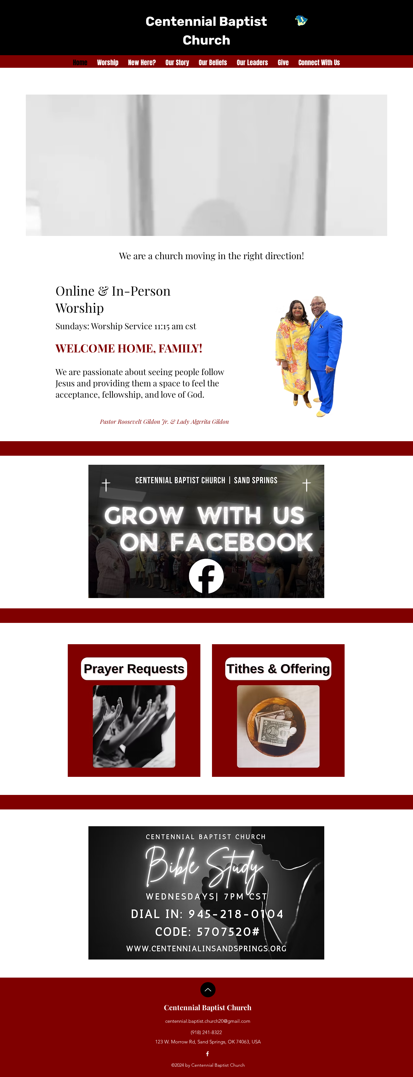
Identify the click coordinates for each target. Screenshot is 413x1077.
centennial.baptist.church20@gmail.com (207, 1021)
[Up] (208, 989)
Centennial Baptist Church (207, 1007)
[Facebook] (207, 1054)
